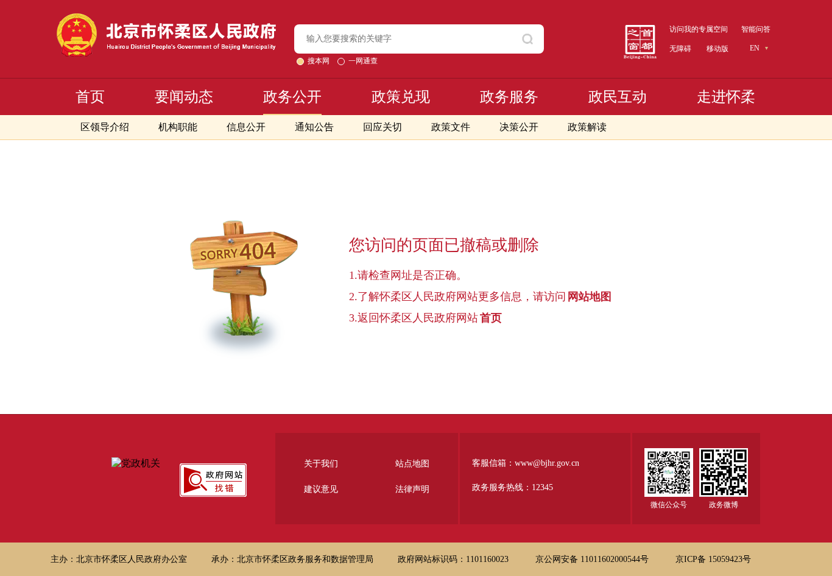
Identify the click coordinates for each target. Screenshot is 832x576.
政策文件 (450, 127)
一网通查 (363, 61)
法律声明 (412, 489)
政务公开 (292, 97)
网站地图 (590, 296)
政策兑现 (401, 97)
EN (755, 48)
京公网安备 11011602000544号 (593, 559)
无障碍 (680, 48)
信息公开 (246, 127)
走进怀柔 (726, 97)
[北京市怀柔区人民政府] (166, 18)
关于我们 (321, 463)
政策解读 (587, 127)
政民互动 (617, 97)
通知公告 (314, 127)
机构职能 (177, 127)
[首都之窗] (640, 29)
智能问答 (755, 29)
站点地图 (412, 463)
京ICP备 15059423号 (713, 559)
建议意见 (321, 489)
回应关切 (382, 127)
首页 (90, 97)
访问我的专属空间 (698, 29)
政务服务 (509, 97)
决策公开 (518, 127)
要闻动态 (184, 97)
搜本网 (319, 61)
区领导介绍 (104, 127)
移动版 (717, 48)
